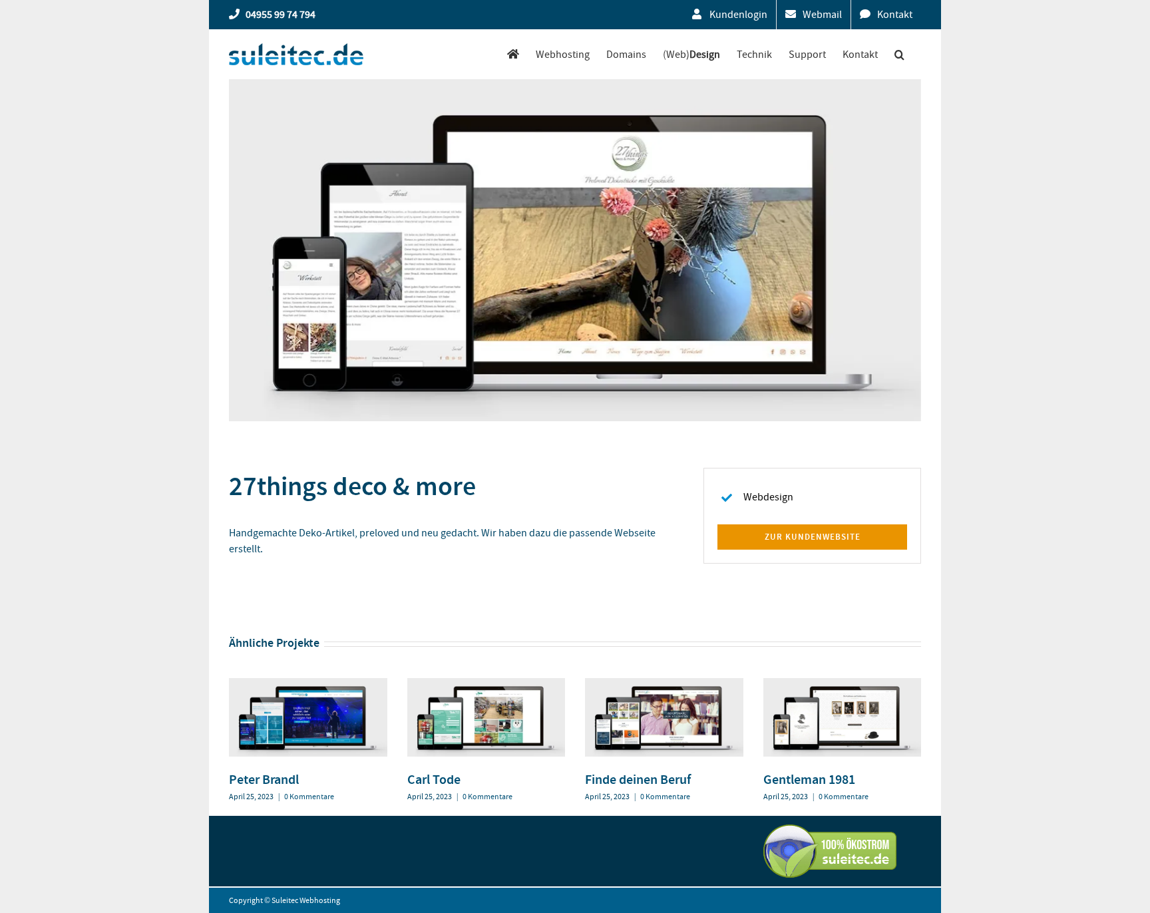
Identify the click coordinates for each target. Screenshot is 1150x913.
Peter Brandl (264, 779)
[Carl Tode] (486, 684)
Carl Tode (434, 779)
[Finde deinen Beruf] (664, 684)
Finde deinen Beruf (638, 779)
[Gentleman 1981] (842, 684)
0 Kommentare (309, 796)
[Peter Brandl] (308, 684)
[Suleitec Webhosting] (513, 54)
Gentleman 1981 (809, 779)
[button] (899, 54)
